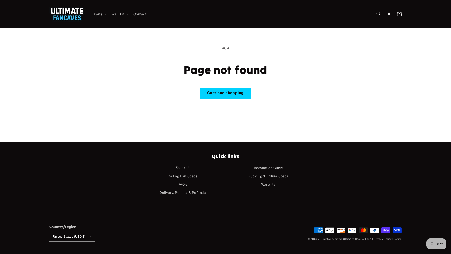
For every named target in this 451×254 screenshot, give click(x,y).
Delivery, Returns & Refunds (182, 192)
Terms (398, 239)
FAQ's (182, 184)
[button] (378, 14)
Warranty (268, 184)
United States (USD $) (69, 236)
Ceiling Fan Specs (182, 176)
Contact (182, 167)
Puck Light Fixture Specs (268, 176)
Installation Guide (268, 168)
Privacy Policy (383, 239)
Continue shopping (225, 93)
